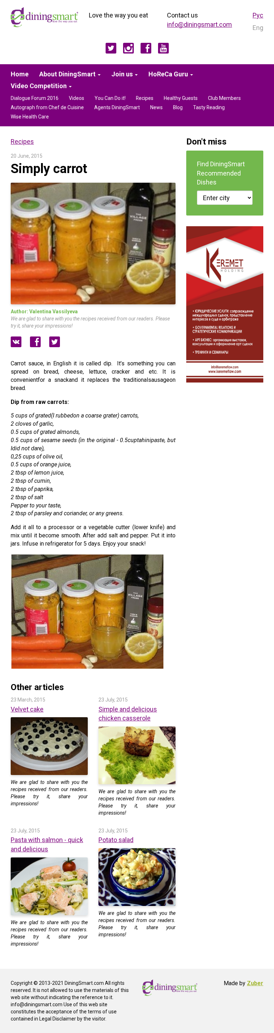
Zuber (255, 983)
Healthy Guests (181, 98)
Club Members (224, 98)
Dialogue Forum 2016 (35, 98)
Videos (76, 98)
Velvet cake (27, 709)
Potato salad (115, 840)
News (156, 107)
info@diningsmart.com (199, 24)
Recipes (144, 98)
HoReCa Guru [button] (168, 74)
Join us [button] (122, 74)
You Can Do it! (110, 98)
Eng (258, 27)
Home (20, 74)
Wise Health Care (30, 117)
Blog (178, 107)
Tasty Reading (209, 107)
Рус (258, 15)
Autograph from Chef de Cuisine (47, 107)
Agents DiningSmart (117, 107)
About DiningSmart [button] (68, 74)
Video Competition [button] (39, 86)
